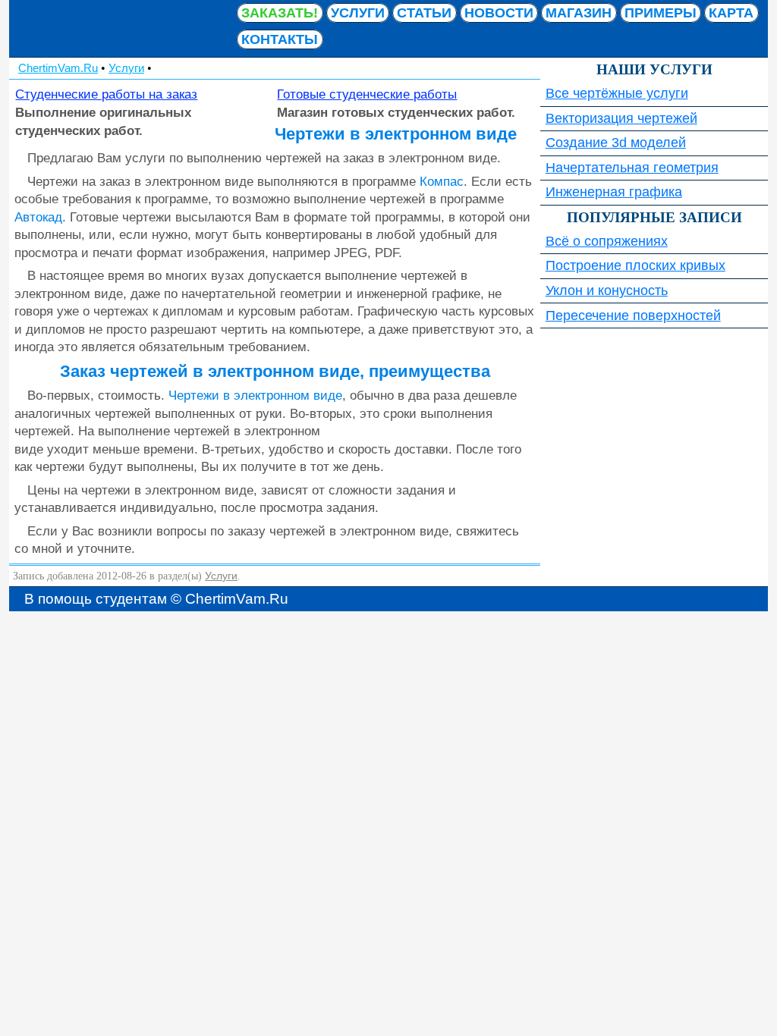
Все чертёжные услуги (617, 93)
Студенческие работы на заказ (106, 94)
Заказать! (279, 12)
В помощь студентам (123, 28)
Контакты (279, 39)
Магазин (579, 12)
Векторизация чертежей (621, 118)
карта (731, 12)
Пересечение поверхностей (633, 315)
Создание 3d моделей (616, 142)
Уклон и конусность (607, 290)
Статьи (424, 12)
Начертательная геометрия (632, 167)
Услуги (358, 12)
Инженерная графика (614, 191)
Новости (498, 12)
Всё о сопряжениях (607, 241)
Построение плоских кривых (635, 265)
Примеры (660, 12)
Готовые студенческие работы (367, 94)
